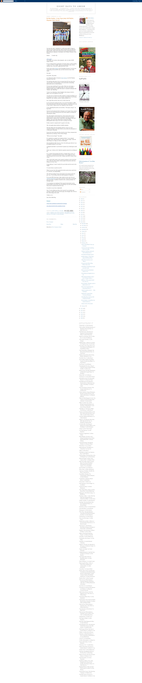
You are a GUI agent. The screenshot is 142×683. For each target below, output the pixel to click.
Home (62, 224)
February (84, 242)
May (83, 237)
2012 (82, 310)
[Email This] (67, 210)
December (84, 223)
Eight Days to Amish (71, 6)
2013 (82, 308)
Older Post (75, 224)
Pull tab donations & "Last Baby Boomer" (87, 162)
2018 (82, 214)
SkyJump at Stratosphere (57, 214)
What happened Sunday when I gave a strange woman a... (88, 277)
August (83, 231)
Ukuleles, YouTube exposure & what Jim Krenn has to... (88, 251)
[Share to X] (69, 210)
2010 (82, 314)
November (84, 225)
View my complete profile (85, 37)
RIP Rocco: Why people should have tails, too (88, 280)
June (83, 235)
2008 (82, 318)
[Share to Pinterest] (72, 210)
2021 (82, 208)
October (83, 227)
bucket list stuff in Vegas (57, 212)
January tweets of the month (87, 303)
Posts (82, 189)
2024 (82, 202)
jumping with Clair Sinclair (57, 213)
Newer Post (49, 224)
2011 (82, 312)
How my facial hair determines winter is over (88, 270)
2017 (82, 216)
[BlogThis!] (68, 210)
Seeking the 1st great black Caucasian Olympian (87, 294)
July (83, 233)
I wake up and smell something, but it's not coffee (88, 248)
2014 (82, 222)
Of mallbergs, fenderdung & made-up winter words (88, 267)
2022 (82, 206)
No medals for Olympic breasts (88, 254)
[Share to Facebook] (71, 210)
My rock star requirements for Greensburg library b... (87, 287)
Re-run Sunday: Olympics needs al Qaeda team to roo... (88, 284)
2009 (82, 316)
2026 (82, 198)
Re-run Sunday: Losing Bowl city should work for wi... (88, 301)
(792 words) (49, 59)
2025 (82, 200)
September (84, 229)
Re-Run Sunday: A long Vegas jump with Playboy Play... (88, 257)
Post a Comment (50, 222)
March (83, 241)
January (83, 306)
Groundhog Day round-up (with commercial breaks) (88, 297)
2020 (82, 210)
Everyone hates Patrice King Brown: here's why (87, 264)
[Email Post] (65, 210)
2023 (82, 204)
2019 (82, 212)
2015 (82, 220)
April (83, 239)
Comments (83, 192)
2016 (82, 218)
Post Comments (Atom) (56, 227)
